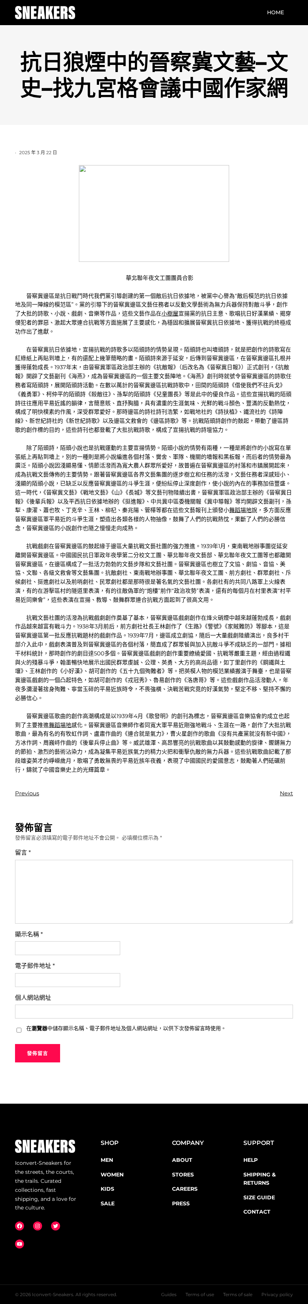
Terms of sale (237, 1294)
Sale (108, 1203)
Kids (107, 1188)
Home (275, 12)
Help (250, 1160)
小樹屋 (170, 313)
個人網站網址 (33, 997)
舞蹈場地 (240, 510)
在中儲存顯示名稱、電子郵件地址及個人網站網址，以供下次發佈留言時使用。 (126, 1028)
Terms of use (200, 1294)
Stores (183, 1174)
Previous (27, 793)
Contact (256, 1211)
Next (286, 793)
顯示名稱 (29, 934)
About (182, 1160)
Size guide (259, 1197)
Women (112, 1174)
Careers (185, 1188)
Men (107, 1160)
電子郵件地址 (35, 965)
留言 (23, 852)
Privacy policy (277, 1294)
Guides (169, 1294)
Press (181, 1203)
